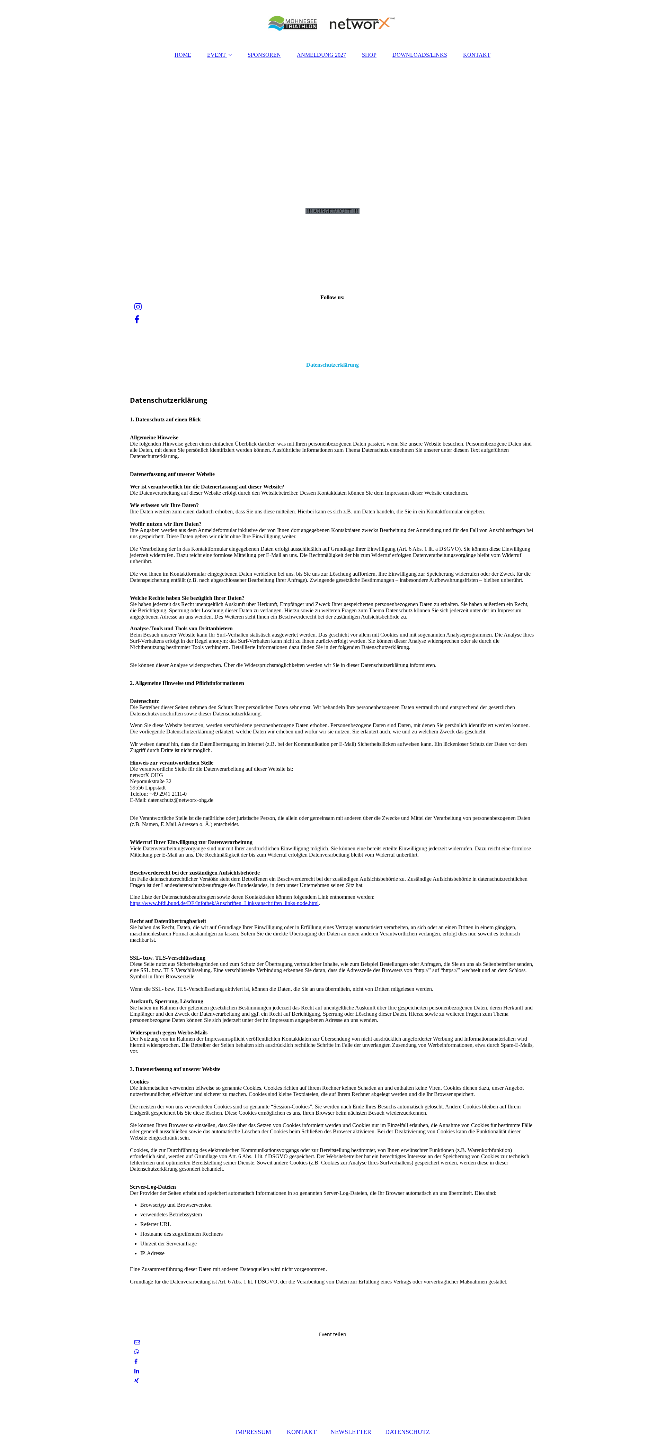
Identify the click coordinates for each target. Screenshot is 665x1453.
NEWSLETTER (350, 1431)
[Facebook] (136, 319)
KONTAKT (476, 55)
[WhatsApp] (136, 1352)
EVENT (216, 55)
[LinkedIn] (136, 1371)
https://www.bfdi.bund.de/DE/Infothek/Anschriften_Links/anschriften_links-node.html (224, 903)
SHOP (369, 55)
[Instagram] (137, 306)
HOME (183, 55)
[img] (332, 22)
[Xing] (136, 1381)
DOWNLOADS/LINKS (419, 55)
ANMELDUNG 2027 (321, 55)
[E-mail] (136, 1342)
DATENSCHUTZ (407, 1431)
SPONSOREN (264, 55)
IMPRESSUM (253, 1431)
